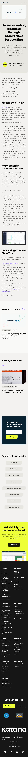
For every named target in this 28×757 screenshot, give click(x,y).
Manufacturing (14, 494)
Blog (23, 309)
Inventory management (14, 488)
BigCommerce (17, 609)
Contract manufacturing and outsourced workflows (7, 627)
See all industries (18, 589)
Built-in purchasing (7, 581)
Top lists (14, 501)
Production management (5, 578)
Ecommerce (14, 482)
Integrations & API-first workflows (6, 620)
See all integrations (19, 618)
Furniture (16, 579)
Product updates (14, 507)
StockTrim (4, 107)
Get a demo (14, 544)
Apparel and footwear (17, 572)
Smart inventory (6, 617)
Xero (15, 616)
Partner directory (6, 654)
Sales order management (5, 586)
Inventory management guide (5, 670)
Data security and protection (18, 644)
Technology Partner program (7, 684)
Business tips (14, 469)
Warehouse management (5, 590)
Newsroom (17, 649)
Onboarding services (5, 651)
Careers (16, 654)
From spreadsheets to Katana (7, 632)
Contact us (4, 656)
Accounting (14, 462)
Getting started (5, 643)
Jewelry (16, 584)
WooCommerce (18, 611)
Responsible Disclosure (14, 746)
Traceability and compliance (6, 607)
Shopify (16, 606)
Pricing (3, 571)
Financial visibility (6, 583)
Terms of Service (14, 741)
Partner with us (6, 681)
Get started (8, 706)
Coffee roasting (18, 575)
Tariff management (7, 623)
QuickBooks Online (19, 613)
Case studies (5, 664)
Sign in (21, 706)
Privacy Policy (14, 744)
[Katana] (5, 2)
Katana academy (6, 641)
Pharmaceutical (18, 586)
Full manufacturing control (7, 610)
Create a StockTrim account (11, 263)
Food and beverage (19, 577)
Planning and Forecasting (5, 593)
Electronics (17, 582)
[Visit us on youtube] (17, 752)
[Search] (21, 2)
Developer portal (18, 664)
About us (16, 641)
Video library (5, 648)
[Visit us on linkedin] (5, 752)
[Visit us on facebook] (11, 752)
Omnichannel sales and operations (7, 614)
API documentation (19, 666)
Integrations (18, 604)
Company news (14, 475)
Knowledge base (6, 645)
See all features (6, 599)
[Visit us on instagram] (23, 752)
